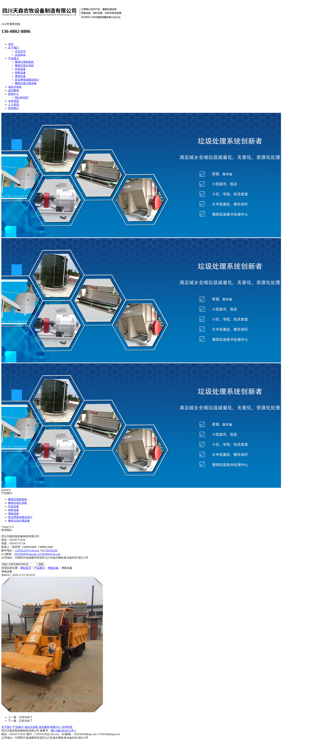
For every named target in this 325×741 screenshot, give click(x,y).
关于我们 (13, 47)
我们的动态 (21, 97)
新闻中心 (13, 93)
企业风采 (20, 54)
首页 (11, 44)
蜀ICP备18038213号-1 (63, 730)
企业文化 (20, 51)
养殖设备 (20, 76)
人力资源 (13, 104)
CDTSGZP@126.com (27, 550)
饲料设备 (20, 72)
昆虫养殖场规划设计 (27, 79)
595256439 (51, 550)
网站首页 (25, 568)
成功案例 (13, 90)
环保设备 (20, 69)
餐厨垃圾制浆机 (24, 61)
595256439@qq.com (25, 554)
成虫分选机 (15, 86)
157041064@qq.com (49, 554)
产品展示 (13, 58)
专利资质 (13, 101)
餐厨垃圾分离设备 (26, 83)
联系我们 (13, 108)
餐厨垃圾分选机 (24, 65)
